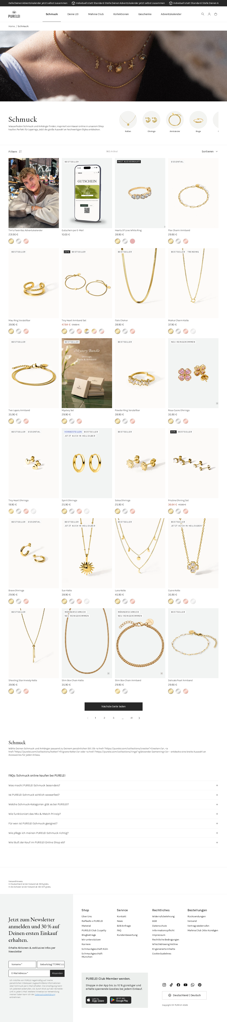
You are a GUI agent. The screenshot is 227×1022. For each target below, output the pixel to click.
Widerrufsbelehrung (163, 916)
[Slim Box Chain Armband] (140, 643)
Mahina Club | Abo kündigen (202, 930)
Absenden (57, 973)
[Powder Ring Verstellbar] (140, 373)
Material (86, 925)
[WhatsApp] (192, 985)
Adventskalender (171, 14)
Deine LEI (73, 14)
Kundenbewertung (127, 935)
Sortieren (208, 151)
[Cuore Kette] (193, 553)
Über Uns (87, 916)
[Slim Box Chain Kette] (87, 643)
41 (132, 717)
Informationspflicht (163, 930)
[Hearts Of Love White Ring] (140, 193)
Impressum (158, 935)
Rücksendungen (196, 916)
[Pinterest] (200, 985)
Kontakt (121, 916)
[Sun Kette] (87, 553)
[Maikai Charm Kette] (193, 283)
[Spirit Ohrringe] (87, 463)
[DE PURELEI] (14, 14)
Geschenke (144, 14)
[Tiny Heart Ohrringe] (34, 463)
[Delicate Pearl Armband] (193, 643)
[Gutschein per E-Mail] (87, 193)
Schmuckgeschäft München (92, 955)
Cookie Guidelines (161, 953)
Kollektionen (121, 14)
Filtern (13, 151)
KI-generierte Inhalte (163, 949)
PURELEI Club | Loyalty (94, 930)
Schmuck (52, 14)
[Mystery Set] (87, 373)
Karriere (86, 944)
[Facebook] (178, 985)
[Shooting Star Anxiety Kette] (34, 643)
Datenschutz (159, 925)
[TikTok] (171, 985)
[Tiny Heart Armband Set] (87, 283)
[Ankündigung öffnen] (113, 3)
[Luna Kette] (140, 553)
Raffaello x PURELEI (92, 921)
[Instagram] (164, 985)
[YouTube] (185, 985)
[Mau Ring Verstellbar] (34, 283)
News (120, 921)
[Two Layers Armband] (34, 373)
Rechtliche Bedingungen (165, 939)
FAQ (119, 930)
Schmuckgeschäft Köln (95, 949)
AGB (154, 921)
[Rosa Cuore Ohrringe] (193, 373)
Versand (192, 921)
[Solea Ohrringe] (140, 463)
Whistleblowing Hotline (165, 944)
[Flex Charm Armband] (193, 193)
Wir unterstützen (91, 939)
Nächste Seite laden (113, 706)
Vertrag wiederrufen (198, 925)
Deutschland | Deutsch (187, 995)
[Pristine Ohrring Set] (193, 463)
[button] (203, 14)
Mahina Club (96, 14)
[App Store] (96, 1000)
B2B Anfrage (124, 925)
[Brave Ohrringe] (34, 553)
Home (12, 26)
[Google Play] (120, 1000)
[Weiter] (139, 718)
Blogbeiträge (89, 935)
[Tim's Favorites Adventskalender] (34, 193)
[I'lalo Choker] (140, 283)
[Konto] (209, 14)
